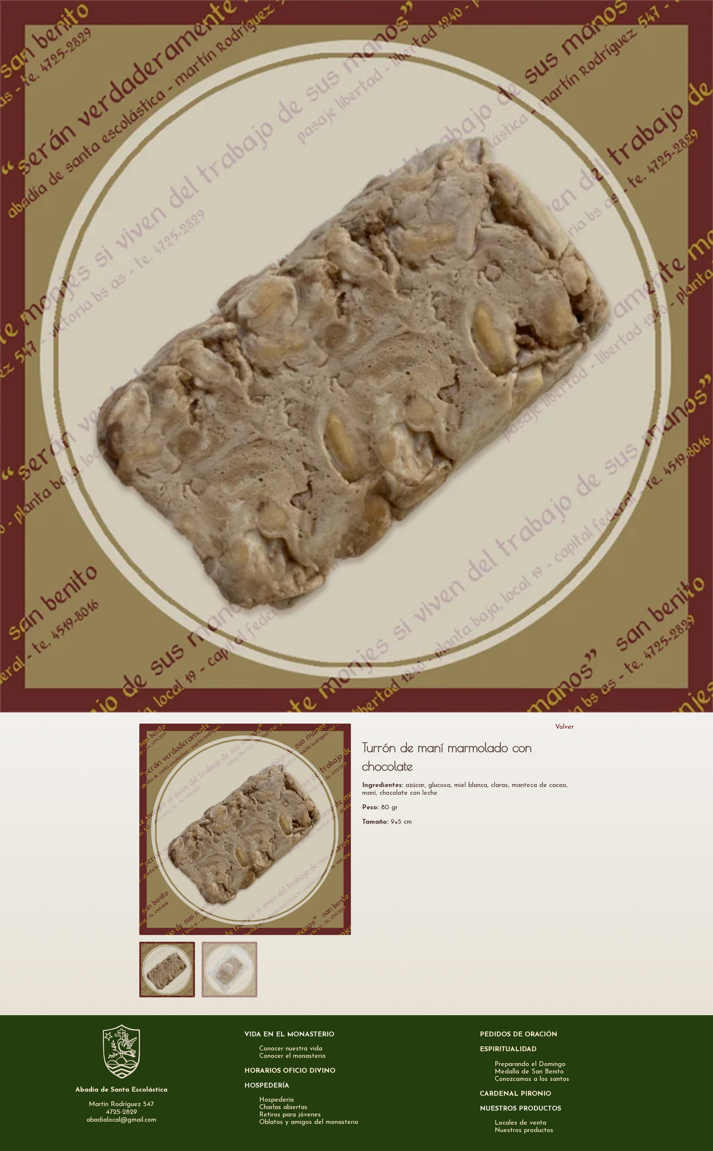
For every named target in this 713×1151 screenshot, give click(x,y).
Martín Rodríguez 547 (121, 1104)
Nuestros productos (524, 1130)
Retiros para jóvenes (290, 1115)
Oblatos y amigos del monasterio (308, 1122)
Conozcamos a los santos (532, 1079)
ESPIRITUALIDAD (508, 1049)
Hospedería (276, 1100)
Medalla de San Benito (529, 1072)
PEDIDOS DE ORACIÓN (518, 1035)
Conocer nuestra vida (290, 1049)
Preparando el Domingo (530, 1064)
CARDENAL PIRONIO (515, 1094)
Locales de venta (520, 1123)
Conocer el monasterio (292, 1056)
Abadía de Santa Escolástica (121, 1090)
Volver (564, 727)
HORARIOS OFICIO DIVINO (289, 1071)
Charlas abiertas (283, 1107)
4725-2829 (121, 1112)
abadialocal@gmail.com (121, 1120)
